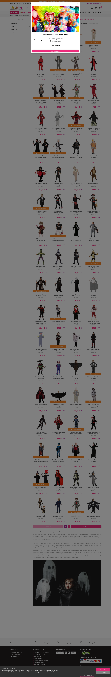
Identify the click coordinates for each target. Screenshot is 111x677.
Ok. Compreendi (55, 51)
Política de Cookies (50, 672)
